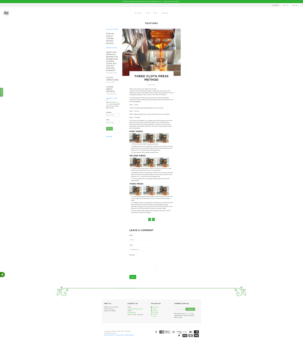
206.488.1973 (132, 312)
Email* (107, 119)
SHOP (155, 13)
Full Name (108, 112)
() (285, 5)
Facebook (155, 307)
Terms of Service (109, 335)
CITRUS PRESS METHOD (110, 89)
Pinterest (155, 310)
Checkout (295, 5)
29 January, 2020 (111, 72)
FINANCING (164, 13)
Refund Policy (129, 335)
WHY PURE (138, 13)
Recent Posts (111, 48)
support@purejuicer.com (135, 309)
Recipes (109, 41)
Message (132, 255)
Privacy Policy (119, 335)
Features (110, 34)
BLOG (147, 13)
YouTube (155, 314)
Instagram (155, 312)
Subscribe (109, 128)
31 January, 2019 (111, 94)
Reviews (110, 43)
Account (275, 5)
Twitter (154, 309)
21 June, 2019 (110, 82)
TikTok (154, 316)
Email (131, 245)
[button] (1, 92)
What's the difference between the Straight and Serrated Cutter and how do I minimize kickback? (112, 61)
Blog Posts (187, 313)
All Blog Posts (112, 29)
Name (131, 235)
